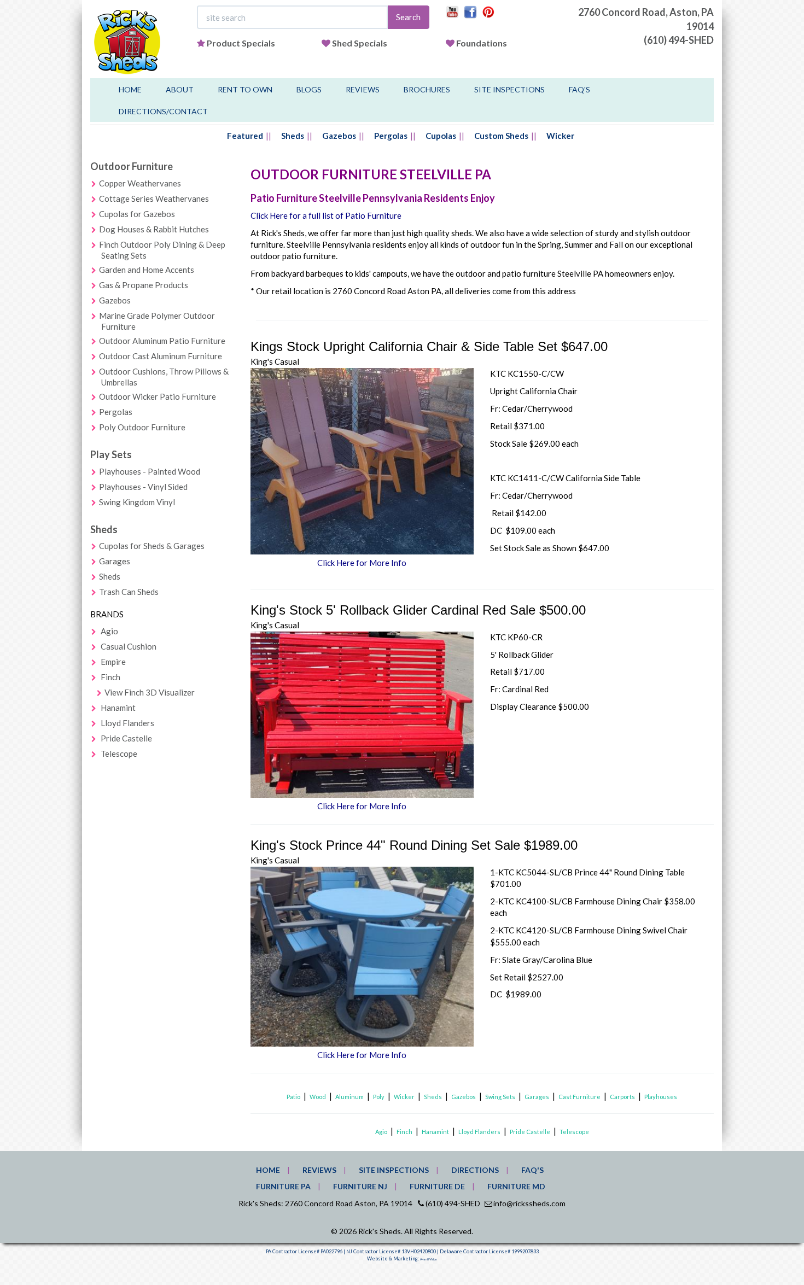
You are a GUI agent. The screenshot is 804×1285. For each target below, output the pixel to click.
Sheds (292, 136)
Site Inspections (509, 89)
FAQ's (579, 89)
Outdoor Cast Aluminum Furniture (160, 356)
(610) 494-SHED (679, 40)
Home (130, 89)
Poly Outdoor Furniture (142, 427)
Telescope (119, 753)
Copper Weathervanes (140, 183)
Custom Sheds (501, 136)
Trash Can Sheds (129, 592)
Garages (114, 561)
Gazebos (339, 136)
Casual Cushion (128, 646)
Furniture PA (283, 1186)
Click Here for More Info (361, 563)
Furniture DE (437, 1186)
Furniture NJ (360, 1186)
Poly (378, 1096)
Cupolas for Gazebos (137, 214)
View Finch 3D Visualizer (149, 692)
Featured (245, 136)
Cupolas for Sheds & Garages (152, 546)
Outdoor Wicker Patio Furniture (157, 396)
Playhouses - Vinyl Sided (143, 487)
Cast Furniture (579, 1096)
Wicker (560, 136)
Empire (113, 662)
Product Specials (241, 43)
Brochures (427, 89)
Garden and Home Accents (146, 269)
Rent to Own (245, 89)
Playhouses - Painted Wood (149, 471)
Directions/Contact (163, 111)
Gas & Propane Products (143, 285)
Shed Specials (359, 43)
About (180, 89)
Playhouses (660, 1096)
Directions (475, 1170)
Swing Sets (500, 1096)
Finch (110, 677)
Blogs (309, 89)
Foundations (481, 43)
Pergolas (390, 136)
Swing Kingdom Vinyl (137, 502)
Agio (109, 631)
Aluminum (349, 1096)
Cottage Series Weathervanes (154, 198)
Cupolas (441, 136)
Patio (293, 1096)
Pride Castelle (126, 738)
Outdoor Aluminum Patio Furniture (162, 341)
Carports (622, 1096)
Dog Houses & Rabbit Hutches (154, 229)
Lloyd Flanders (127, 723)
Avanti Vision (428, 1259)
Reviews (363, 89)
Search (408, 17)
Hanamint (118, 707)
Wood (318, 1096)
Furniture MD (516, 1186)
